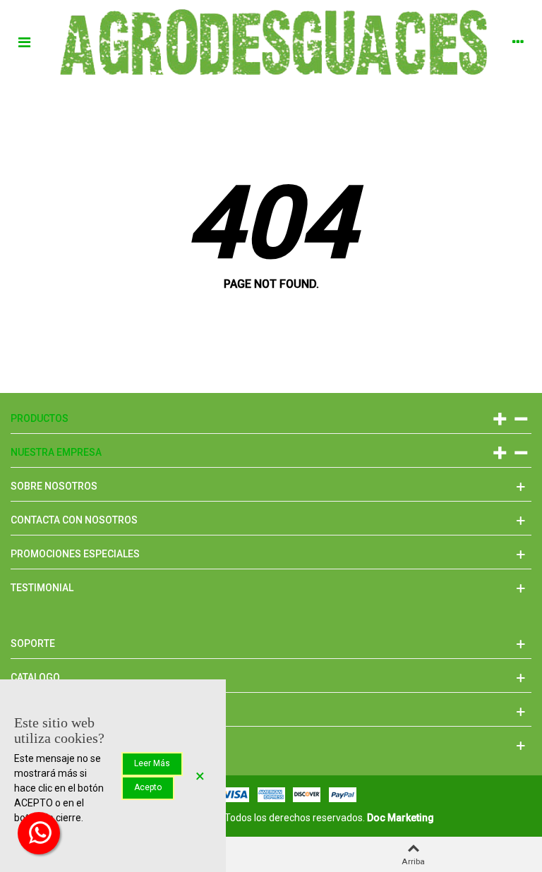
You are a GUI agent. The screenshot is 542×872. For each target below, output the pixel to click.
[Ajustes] (518, 41)
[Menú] (24, 41)
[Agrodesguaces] (271, 41)
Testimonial (42, 587)
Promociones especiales (75, 553)
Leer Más (152, 763)
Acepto (148, 787)
